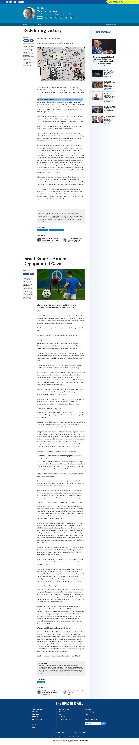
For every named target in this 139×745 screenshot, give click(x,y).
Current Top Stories (103, 35)
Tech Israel (35, 717)
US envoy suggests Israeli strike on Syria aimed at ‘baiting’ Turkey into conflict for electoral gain (104, 60)
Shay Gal (69, 243)
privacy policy (62, 711)
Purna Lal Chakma (46, 694)
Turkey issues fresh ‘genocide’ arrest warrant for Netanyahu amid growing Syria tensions (109, 120)
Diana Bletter (107, 76)
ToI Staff (104, 65)
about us (61, 714)
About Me (47, 24)
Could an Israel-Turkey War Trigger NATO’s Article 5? (50, 691)
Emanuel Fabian (107, 101)
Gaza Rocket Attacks (42, 230)
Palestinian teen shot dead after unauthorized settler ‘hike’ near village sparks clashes (109, 96)
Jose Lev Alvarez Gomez (47, 242)
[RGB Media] (70, 741)
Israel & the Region (37, 709)
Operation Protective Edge (56, 230)
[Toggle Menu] (2, 2)
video (33, 727)
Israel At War (41, 682)
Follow (40, 17)
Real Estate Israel (37, 719)
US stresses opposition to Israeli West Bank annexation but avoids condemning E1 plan (110, 84)
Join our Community (116, 2)
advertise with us (63, 717)
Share (26, 40)
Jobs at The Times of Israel (65, 719)
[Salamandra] (84, 740)
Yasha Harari (47, 11)
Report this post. (27, 65)
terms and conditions (64, 709)
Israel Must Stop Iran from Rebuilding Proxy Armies (50, 239)
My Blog (39, 24)
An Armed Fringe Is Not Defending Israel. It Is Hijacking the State (75, 240)
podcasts (34, 724)
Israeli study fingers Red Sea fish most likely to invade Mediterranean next (109, 72)
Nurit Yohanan (107, 100)
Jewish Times (35, 711)
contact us (61, 722)
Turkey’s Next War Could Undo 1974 (75, 691)
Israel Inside (35, 714)
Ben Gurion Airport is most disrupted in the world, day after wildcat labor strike (110, 108)
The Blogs (40, 8)
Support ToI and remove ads (131, 2)
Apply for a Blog (111, 24)
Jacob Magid (107, 88)
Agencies (106, 89)
